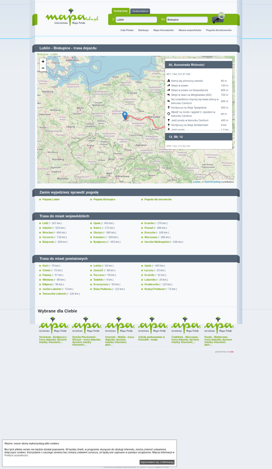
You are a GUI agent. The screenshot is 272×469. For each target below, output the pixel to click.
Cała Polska (126, 30)
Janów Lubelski (52, 289)
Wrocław (48, 232)
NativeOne (136, 352)
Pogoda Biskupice (104, 199)
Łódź (45, 223)
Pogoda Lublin (51, 199)
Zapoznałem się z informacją (157, 462)
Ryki (45, 265)
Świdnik (98, 279)
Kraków (149, 223)
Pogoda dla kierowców (219, 30)
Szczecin (48, 237)
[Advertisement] (136, 408)
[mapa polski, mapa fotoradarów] (72, 17)
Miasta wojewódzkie (190, 30)
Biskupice (62, 48)
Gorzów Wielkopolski (157, 241)
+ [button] (43, 61)
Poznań (149, 227)
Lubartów (150, 279)
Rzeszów (150, 232)
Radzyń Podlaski (154, 289)
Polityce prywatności (16, 455)
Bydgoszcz (101, 241)
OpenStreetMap (212, 181)
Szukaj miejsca (140, 11)
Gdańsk (47, 227)
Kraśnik (149, 275)
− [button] (43, 68)
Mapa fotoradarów (163, 30)
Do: (163, 19)
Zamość (99, 270)
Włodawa (48, 279)
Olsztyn (98, 232)
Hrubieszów (151, 284)
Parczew (99, 275)
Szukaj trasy (121, 11)
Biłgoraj (47, 284)
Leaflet (196, 181)
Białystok (48, 241)
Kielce (98, 227)
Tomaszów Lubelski (54, 293)
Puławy (47, 275)
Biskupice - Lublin (47, 54)
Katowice (99, 237)
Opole (97, 223)
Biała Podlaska (103, 289)
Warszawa (151, 237)
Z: (113, 19)
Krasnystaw (101, 284)
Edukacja (143, 30)
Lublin (45, 48)
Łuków (98, 265)
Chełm (46, 270)
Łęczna (149, 270)
